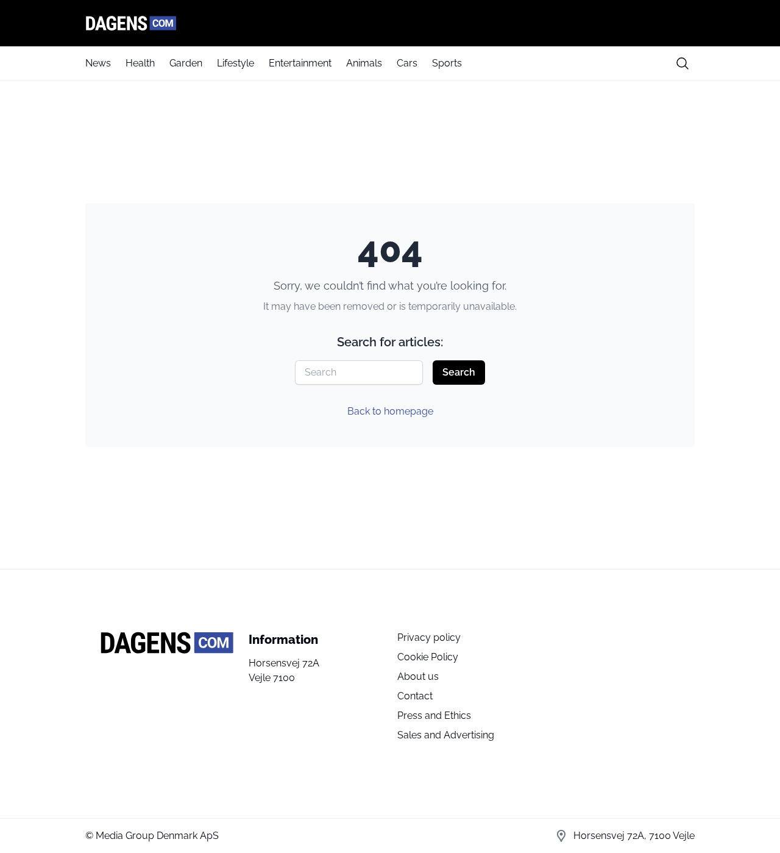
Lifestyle (235, 63)
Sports (447, 63)
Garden (185, 63)
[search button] (682, 63)
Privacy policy (429, 637)
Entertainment (300, 63)
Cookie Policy (427, 657)
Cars (407, 63)
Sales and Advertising (445, 735)
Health (140, 63)
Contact (415, 696)
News (98, 63)
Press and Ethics (434, 715)
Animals (364, 63)
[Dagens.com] (390, 23)
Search (458, 372)
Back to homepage (390, 411)
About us (418, 676)
